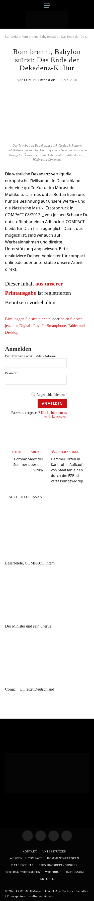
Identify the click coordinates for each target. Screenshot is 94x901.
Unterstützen (54, 851)
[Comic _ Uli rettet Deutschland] (47, 659)
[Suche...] (87, 5)
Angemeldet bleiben (50, 395)
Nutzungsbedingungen (58, 865)
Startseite (12, 37)
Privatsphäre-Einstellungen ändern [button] (30, 896)
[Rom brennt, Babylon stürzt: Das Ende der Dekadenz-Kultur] (47, 138)
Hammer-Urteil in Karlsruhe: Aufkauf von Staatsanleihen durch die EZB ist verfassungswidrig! (67, 470)
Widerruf (53, 871)
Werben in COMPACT (26, 858)
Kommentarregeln (63, 858)
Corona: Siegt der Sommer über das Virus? (28, 464)
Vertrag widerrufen (22, 871)
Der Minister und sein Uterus (28, 626)
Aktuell (47, 878)
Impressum (75, 871)
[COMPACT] (47, 20)
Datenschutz (22, 865)
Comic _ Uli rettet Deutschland (29, 689)
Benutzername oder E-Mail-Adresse (30, 356)
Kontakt (30, 851)
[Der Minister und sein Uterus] (47, 595)
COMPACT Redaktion (39, 80)
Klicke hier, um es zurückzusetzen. (54, 414)
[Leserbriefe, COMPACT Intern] (47, 532)
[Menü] (47, 5)
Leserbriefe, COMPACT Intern (30, 563)
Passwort (11, 373)
